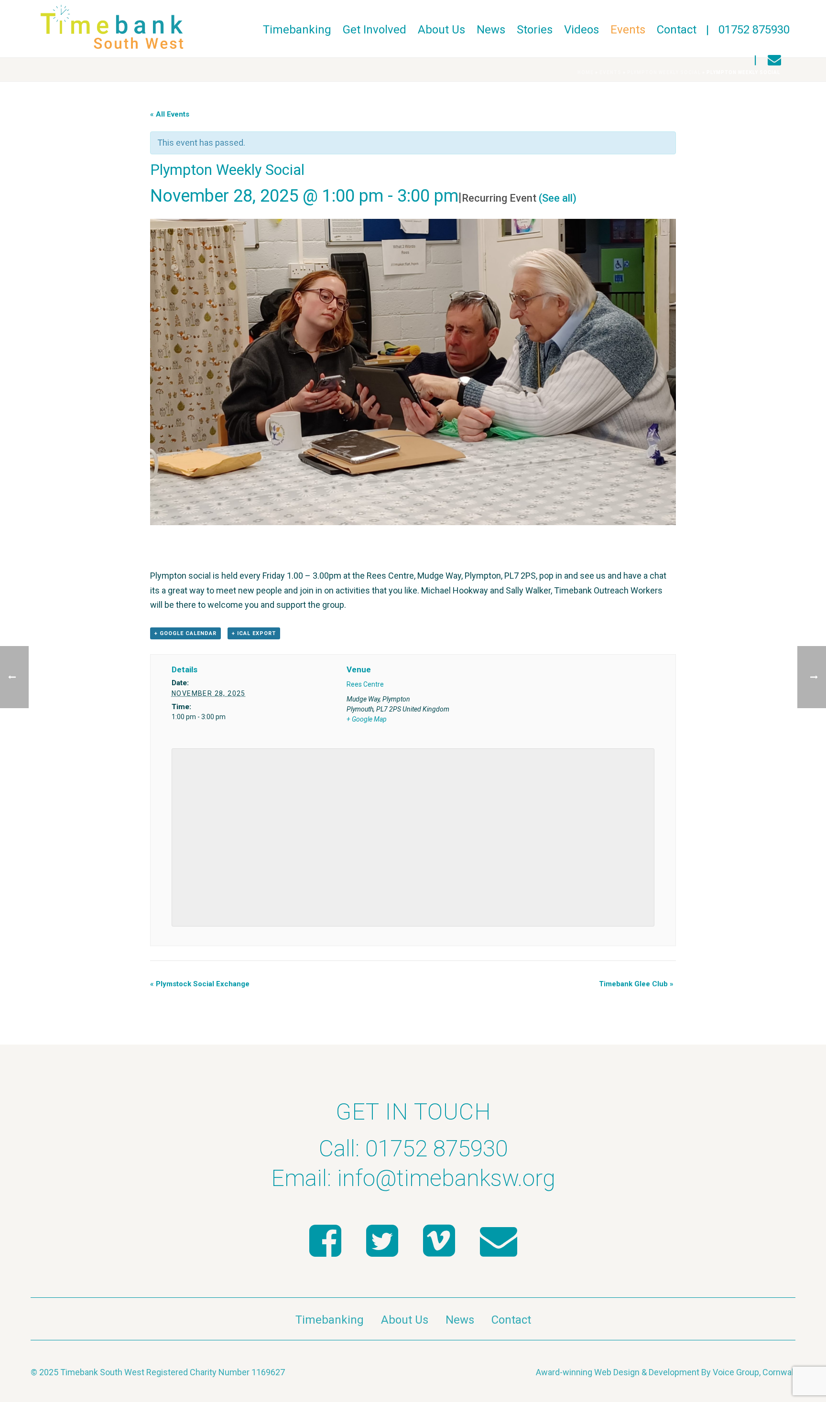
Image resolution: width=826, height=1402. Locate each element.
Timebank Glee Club (636, 984)
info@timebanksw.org (446, 1178)
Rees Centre (365, 684)
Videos (581, 29)
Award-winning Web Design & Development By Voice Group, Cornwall (665, 1372)
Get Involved (374, 29)
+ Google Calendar (185, 633)
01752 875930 (754, 29)
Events (627, 29)
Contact (676, 29)
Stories (535, 29)
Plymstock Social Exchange (200, 984)
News (491, 29)
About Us (441, 29)
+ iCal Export (254, 633)
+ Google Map (367, 719)
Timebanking (297, 29)
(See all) (557, 198)
